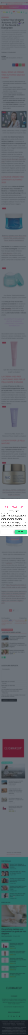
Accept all (20, 532)
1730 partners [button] (10, 513)
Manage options (7, 532)
